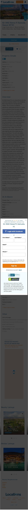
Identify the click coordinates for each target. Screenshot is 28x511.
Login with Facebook (15, 231)
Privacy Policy (21, 261)
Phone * (5, 251)
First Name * (6, 237)
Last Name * (18, 237)
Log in (15, 220)
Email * (5, 244)
